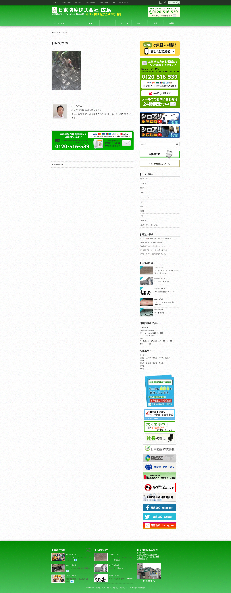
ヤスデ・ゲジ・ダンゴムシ (149, 225)
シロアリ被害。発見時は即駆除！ (152, 242)
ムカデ (142, 202)
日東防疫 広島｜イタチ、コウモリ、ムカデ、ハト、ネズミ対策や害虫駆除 (120, 588)
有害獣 (142, 211)
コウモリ (143, 183)
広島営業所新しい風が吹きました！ (152, 246)
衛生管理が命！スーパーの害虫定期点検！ (155, 250)
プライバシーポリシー (107, 2)
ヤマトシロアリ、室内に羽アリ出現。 (153, 254)
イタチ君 (157, 281)
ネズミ (142, 188)
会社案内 (78, 2)
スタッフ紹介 (66, 2)
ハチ (141, 193)
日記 (141, 216)
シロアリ (143, 220)
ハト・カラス (144, 197)
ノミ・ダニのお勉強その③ (164, 302)
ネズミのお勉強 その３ (162, 292)
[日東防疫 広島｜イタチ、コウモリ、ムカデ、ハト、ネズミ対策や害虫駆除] (87, 11)
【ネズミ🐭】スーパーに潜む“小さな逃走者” (156, 238)
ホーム (55, 2)
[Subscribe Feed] (160, 2)
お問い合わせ (90, 2)
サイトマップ (123, 2)
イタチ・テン (144, 179)
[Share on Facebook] (165, 2)
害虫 (141, 206)
